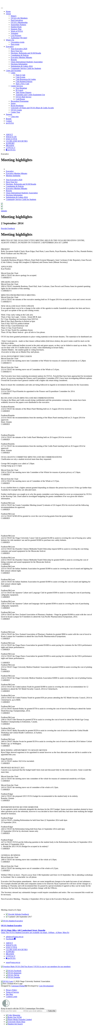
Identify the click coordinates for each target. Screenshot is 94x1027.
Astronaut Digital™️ (19, 986)
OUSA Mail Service (23, 97)
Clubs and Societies (13, 71)
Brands (8, 119)
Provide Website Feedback (18, 914)
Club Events (20, 77)
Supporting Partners (18, 25)
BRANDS (10, 145)
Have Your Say (17, 51)
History (14, 16)
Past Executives (17, 20)
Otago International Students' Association (27, 62)
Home (8, 11)
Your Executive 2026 (19, 49)
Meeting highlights (13, 176)
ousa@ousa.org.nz (13, 962)
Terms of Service (12, 992)
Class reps (15, 116)
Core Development (46, 986)
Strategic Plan (16, 29)
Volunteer (14, 33)
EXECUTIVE (11, 139)
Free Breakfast (21, 88)
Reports (14, 60)
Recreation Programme (20, 101)
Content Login (11, 997)
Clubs (13, 73)
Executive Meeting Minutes (21, 57)
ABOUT (9, 134)
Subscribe (51, 1011)
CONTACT (10, 148)
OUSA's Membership (19, 22)
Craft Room (20, 99)
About (8, 14)
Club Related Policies (24, 81)
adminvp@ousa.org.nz (14, 937)
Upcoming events (17, 42)
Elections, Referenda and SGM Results (26, 53)
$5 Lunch (19, 90)
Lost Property (16, 36)
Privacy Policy (11, 990)
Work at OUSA (17, 31)
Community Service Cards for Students (26, 68)
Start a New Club (22, 84)
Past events (15, 44)
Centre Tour (15, 112)
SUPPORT (10, 143)
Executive (10, 46)
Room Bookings (17, 106)
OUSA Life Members (19, 18)
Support (9, 114)
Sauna (13, 103)
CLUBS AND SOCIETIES (17, 141)
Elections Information (19, 64)
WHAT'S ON (11, 137)
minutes (4, 211)
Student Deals (16, 27)
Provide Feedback (8, 228)
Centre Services (17, 86)
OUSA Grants (16, 110)
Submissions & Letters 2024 (22, 66)
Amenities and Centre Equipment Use (30, 95)
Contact (9, 121)
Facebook (10, 939)
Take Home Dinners (23, 92)
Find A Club (20, 75)
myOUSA (10, 123)
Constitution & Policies (20, 55)
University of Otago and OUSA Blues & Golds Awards (32, 108)
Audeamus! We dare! (19, 38)
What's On (10, 40)
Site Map (9, 994)
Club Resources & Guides (26, 79)
